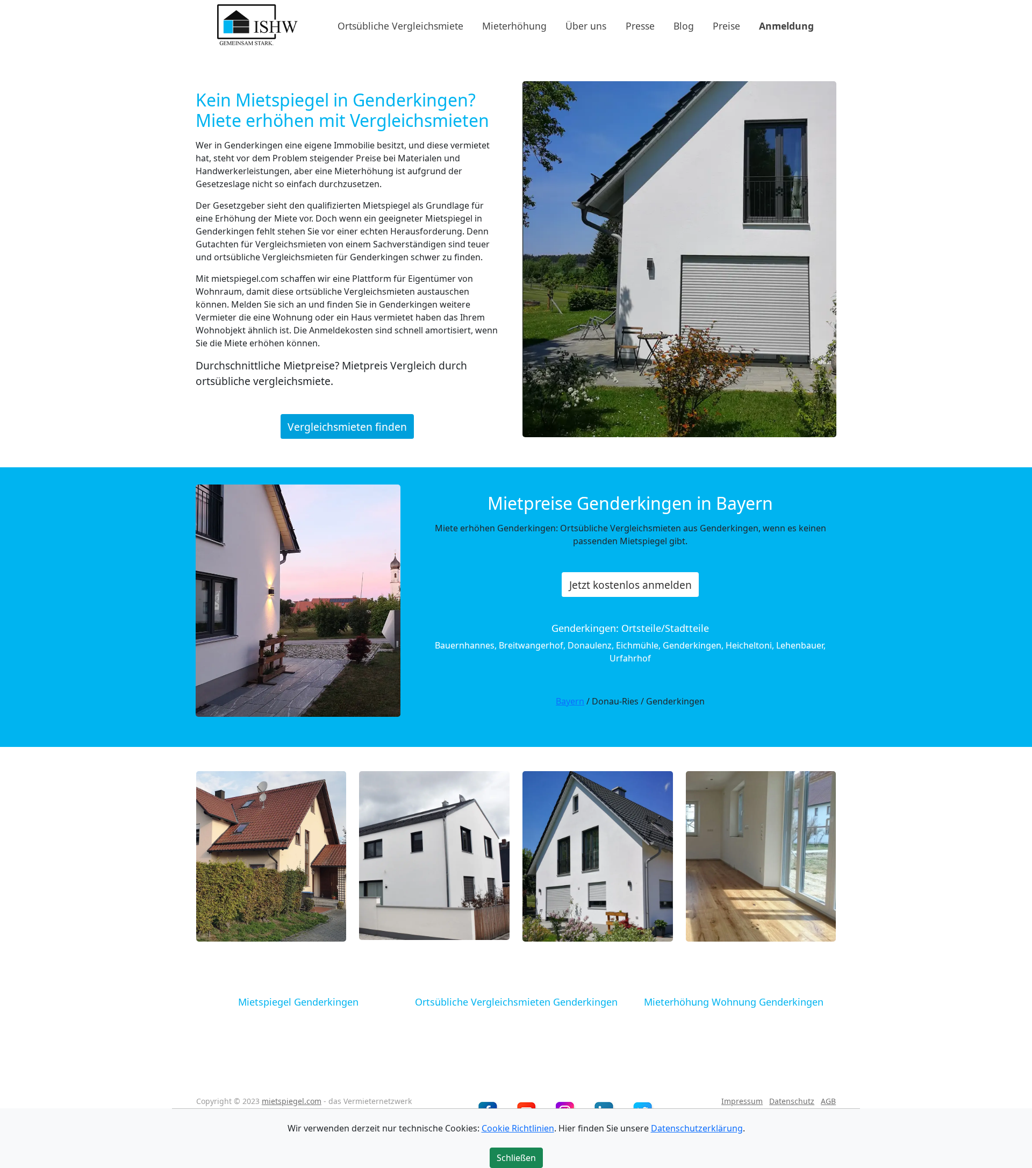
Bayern (570, 701)
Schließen (516, 1158)
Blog (683, 25)
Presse (640, 25)
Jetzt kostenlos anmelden (630, 585)
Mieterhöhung (514, 25)
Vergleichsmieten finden (347, 426)
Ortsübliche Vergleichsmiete (400, 25)
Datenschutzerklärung (697, 1128)
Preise (726, 25)
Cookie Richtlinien (518, 1128)
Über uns (585, 25)
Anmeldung (786, 25)
